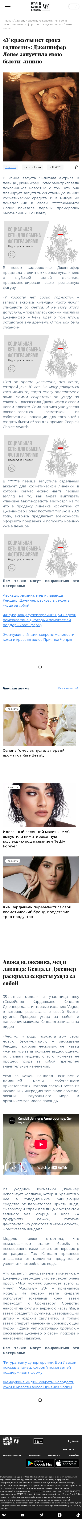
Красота (31, 20)
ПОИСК (75, 1441)
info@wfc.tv (36, 1491)
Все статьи (65, 688)
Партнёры (73, 1455)
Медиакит (35, 1455)
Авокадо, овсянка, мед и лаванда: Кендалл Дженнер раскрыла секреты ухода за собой (36, 600)
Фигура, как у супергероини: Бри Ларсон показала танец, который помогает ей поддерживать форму (39, 620)
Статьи (19, 20)
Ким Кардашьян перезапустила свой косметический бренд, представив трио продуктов (37, 912)
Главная (8, 20)
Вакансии (54, 1455)
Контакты (69, 1449)
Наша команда (12, 1455)
